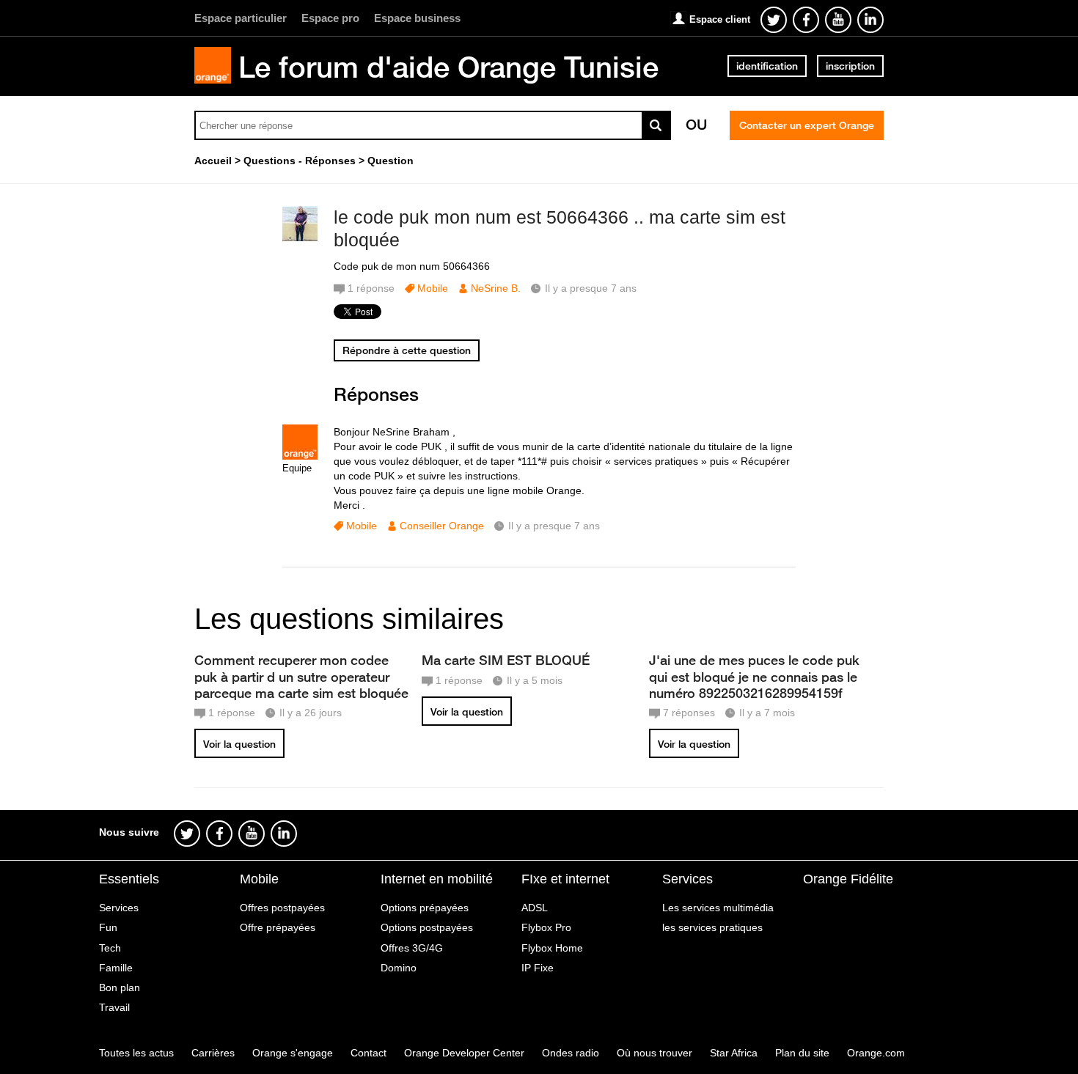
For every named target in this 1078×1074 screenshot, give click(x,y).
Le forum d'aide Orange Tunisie (448, 66)
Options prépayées (425, 907)
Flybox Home (552, 948)
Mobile (432, 288)
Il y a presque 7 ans (554, 526)
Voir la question (239, 744)
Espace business (417, 18)
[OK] (656, 125)
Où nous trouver (654, 1053)
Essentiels (129, 879)
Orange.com (876, 1053)
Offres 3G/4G (412, 948)
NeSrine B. (496, 288)
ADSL (534, 907)
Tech (110, 948)
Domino (399, 968)
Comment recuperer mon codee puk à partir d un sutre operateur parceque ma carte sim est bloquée (301, 676)
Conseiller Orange (442, 526)
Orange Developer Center (464, 1053)
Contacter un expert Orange (806, 125)
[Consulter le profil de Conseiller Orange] (300, 456)
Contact (368, 1053)
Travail (114, 1007)
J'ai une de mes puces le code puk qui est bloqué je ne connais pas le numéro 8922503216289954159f (754, 676)
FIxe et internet (565, 879)
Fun (108, 927)
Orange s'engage (292, 1053)
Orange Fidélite (848, 879)
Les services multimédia (718, 907)
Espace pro (330, 18)
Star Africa (734, 1053)
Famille (116, 968)
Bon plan (119, 987)
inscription (850, 66)
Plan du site (802, 1053)
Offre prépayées (277, 927)
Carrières (213, 1053)
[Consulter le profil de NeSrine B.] (300, 237)
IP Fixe (537, 968)
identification (767, 66)
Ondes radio (570, 1053)
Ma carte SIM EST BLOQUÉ (506, 660)
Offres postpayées (282, 907)
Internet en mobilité (437, 879)
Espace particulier (240, 18)
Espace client (719, 19)
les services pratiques (712, 927)
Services (119, 907)
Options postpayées (427, 927)
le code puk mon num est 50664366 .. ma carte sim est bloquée (559, 228)
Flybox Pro (546, 927)
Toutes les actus (136, 1053)
